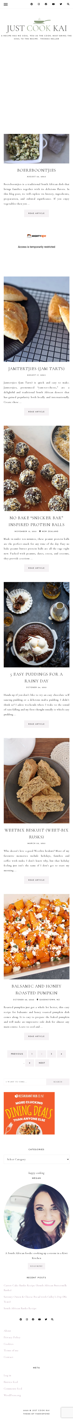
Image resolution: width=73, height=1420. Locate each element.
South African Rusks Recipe (20, 1308)
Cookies (9, 1344)
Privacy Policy (12, 1337)
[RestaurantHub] (29, 1094)
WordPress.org (12, 1395)
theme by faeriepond (36, 1414)
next (42, 1063)
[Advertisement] (36, 87)
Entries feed (11, 1382)
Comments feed (13, 1388)
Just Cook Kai (41, 1411)
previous (17, 1054)
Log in (7, 1375)
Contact (8, 1357)
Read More (36, 1266)
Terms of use (11, 1350)
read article (36, 213)
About (7, 1330)
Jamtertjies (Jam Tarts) (36, 368)
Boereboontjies (36, 170)
